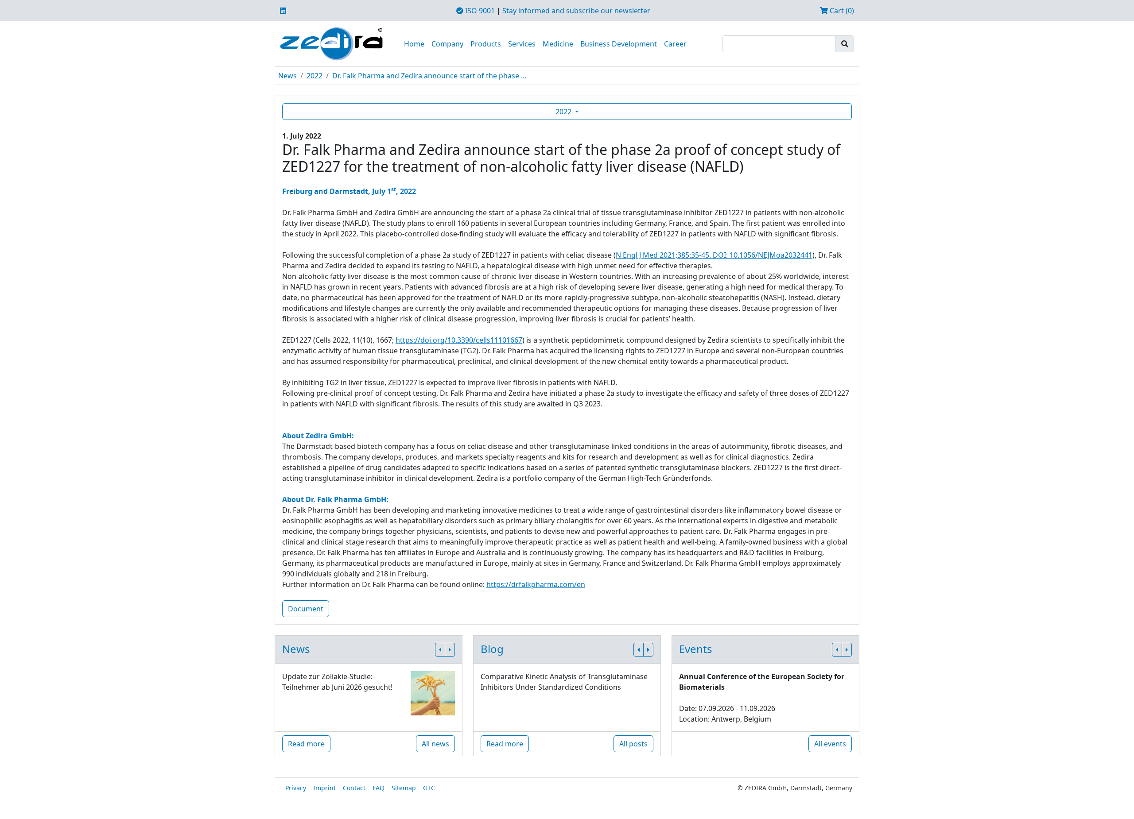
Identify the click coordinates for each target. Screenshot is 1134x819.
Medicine (558, 44)
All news (435, 744)
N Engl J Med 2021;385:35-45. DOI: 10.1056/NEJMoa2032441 (714, 255)
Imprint (324, 788)
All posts (633, 744)
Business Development (618, 44)
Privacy (295, 788)
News (287, 76)
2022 (314, 76)
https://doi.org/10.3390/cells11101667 (459, 340)
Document (305, 609)
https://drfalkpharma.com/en (535, 584)
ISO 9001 (479, 10)
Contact (354, 788)
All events (830, 744)
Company (447, 44)
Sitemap (404, 788)
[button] (440, 650)
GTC (429, 788)
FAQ (378, 788)
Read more (306, 744)
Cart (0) (841, 10)
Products (485, 44)
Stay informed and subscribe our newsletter (576, 10)
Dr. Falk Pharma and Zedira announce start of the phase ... (429, 76)
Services (522, 44)
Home (414, 44)
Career (675, 44)
